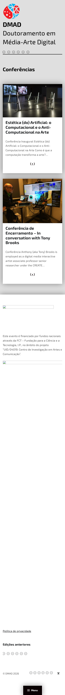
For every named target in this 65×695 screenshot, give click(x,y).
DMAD (12, 24)
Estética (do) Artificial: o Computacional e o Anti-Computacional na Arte (28, 127)
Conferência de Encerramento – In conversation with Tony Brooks (28, 235)
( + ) (32, 163)
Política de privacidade (17, 631)
